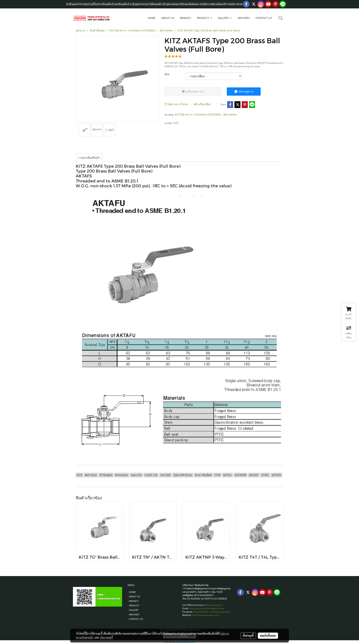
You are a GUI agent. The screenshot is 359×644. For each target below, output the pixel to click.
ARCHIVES (244, 18)
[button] (281, 18)
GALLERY (223, 18)
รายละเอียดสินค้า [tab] (89, 158)
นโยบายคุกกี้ (106, 637)
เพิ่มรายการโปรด (177, 104)
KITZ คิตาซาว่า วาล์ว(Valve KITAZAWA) (198, 114)
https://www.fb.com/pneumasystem (211, 611)
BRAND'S (185, 18)
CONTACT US (264, 18)
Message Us (246, 91)
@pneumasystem (214, 605)
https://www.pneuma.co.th (205, 615)
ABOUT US (167, 18)
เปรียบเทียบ (204, 104)
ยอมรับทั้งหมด (268, 635)
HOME (152, 18)
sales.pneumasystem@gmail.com (206, 608)
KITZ (176, 123)
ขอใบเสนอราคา (194, 91)
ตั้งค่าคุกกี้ (248, 635)
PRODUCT (203, 18)
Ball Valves (230, 114)
